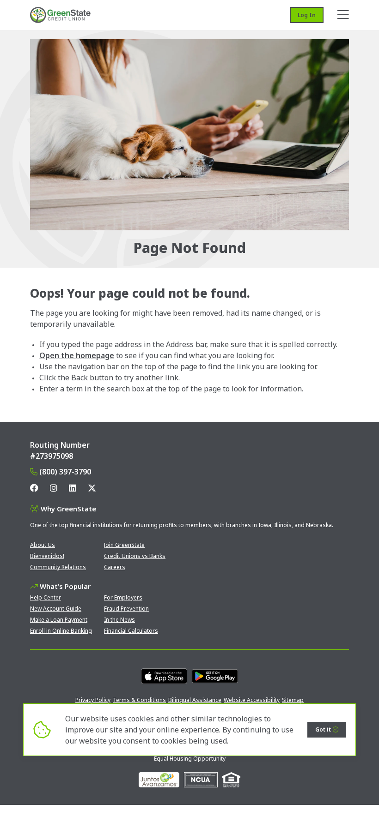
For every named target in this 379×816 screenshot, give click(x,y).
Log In (307, 15)
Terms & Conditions (139, 700)
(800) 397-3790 (65, 472)
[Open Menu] (343, 15)
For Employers (123, 597)
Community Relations (58, 567)
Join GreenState (124, 545)
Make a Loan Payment (58, 620)
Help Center (45, 597)
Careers (114, 567)
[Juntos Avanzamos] (159, 779)
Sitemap (293, 700)
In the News (119, 620)
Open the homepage (76, 355)
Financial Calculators (131, 631)
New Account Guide (55, 608)
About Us (42, 545)
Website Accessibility (252, 700)
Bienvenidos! (47, 556)
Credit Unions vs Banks (134, 556)
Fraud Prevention (126, 608)
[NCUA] (201, 779)
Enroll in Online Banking (61, 631)
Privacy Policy (92, 700)
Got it (323, 729)
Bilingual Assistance (194, 700)
